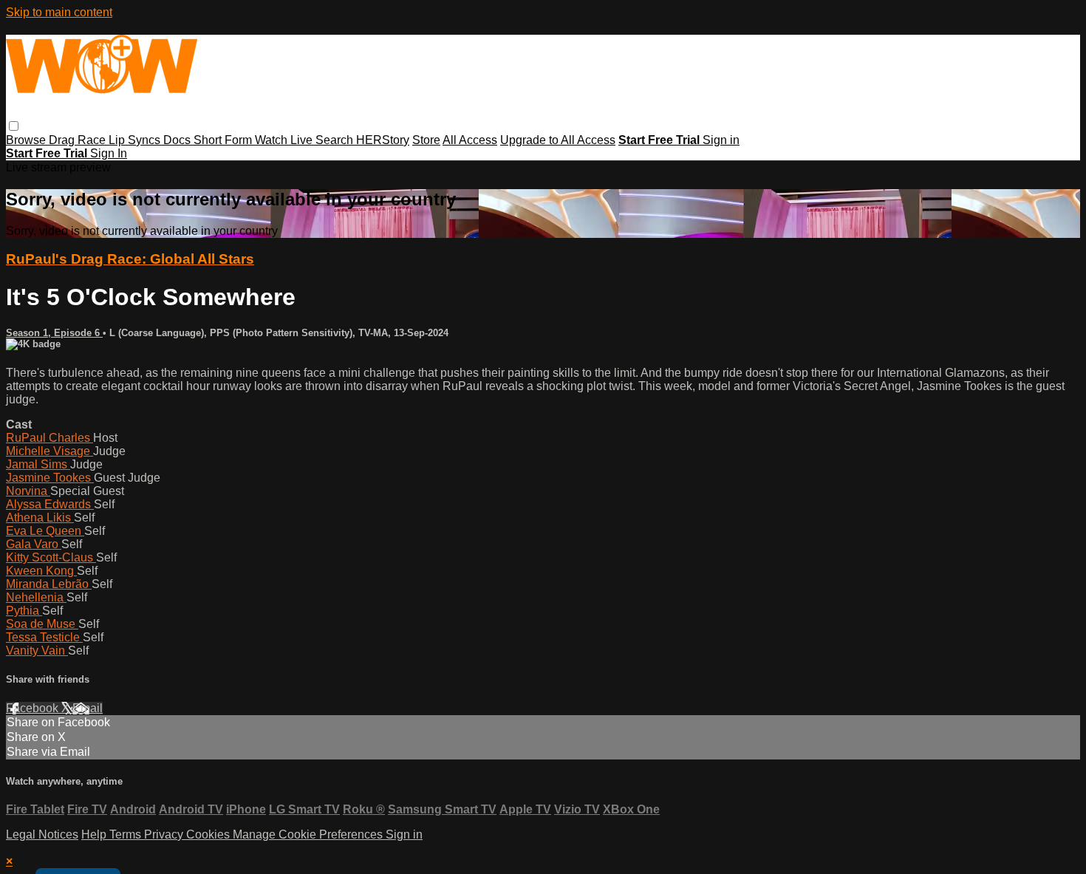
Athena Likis (40, 517)
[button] (13, 126)
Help (95, 834)
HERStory (382, 140)
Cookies (209, 834)
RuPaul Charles (49, 437)
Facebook (33, 708)
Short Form (224, 140)
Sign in (721, 140)
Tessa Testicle (44, 637)
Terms (126, 834)
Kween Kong (41, 570)
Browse (27, 140)
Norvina (28, 491)
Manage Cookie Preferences (309, 834)
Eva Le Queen (45, 531)
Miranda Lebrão (49, 584)
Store (426, 140)
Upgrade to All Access (557, 140)
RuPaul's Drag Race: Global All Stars (130, 259)
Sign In (108, 153)
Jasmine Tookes (50, 477)
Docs (178, 140)
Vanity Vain (37, 650)
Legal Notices (42, 834)
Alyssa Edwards (50, 504)
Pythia (24, 610)
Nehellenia (36, 597)
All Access (470, 140)
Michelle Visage (49, 451)
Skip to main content (59, 12)
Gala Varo (33, 544)
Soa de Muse (42, 624)
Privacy (165, 834)
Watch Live (285, 140)
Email (87, 708)
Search (335, 140)
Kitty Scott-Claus (51, 557)
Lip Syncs (136, 140)
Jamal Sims (38, 464)
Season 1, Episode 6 (54, 332)
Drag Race (79, 140)
